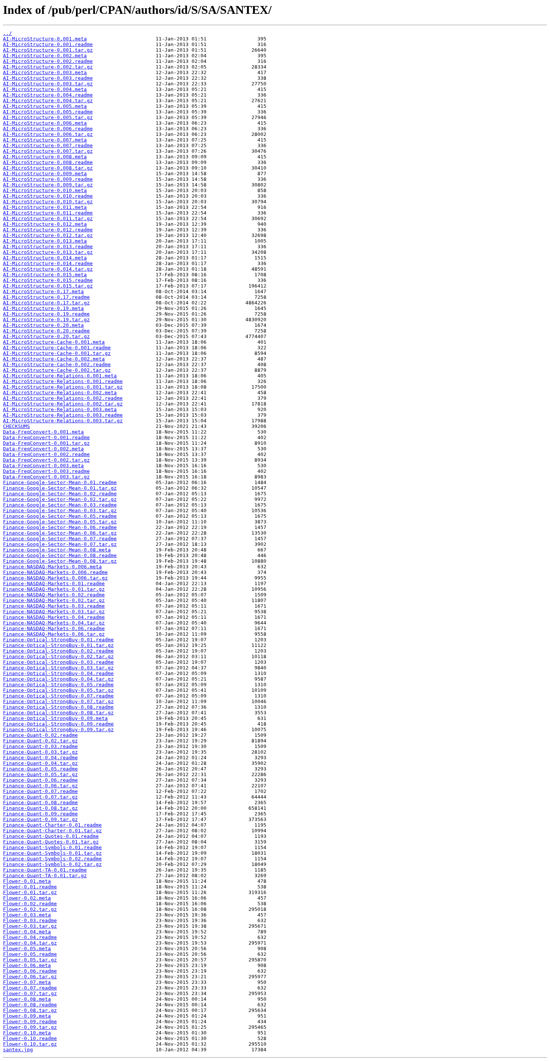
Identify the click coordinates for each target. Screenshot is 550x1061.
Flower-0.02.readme (30, 903)
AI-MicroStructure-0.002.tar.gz (48, 67)
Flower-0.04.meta (27, 931)
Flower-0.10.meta (27, 1033)
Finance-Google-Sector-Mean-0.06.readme (60, 527)
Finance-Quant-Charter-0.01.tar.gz (52, 830)
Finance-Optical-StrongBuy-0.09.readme (58, 724)
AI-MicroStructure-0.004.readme (48, 95)
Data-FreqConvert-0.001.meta (43, 432)
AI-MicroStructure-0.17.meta (43, 291)
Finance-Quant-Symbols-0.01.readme (52, 847)
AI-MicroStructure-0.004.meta (45, 89)
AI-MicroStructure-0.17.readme (46, 297)
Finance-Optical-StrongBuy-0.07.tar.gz (58, 701)
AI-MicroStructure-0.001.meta (45, 39)
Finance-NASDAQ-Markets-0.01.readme (54, 583)
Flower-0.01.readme (30, 887)
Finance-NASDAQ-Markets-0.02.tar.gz (54, 600)
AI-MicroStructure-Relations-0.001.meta (60, 376)
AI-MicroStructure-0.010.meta (45, 190)
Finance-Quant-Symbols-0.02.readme (52, 858)
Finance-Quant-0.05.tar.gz (40, 774)
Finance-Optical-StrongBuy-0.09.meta (55, 718)
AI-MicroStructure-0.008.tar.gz (48, 168)
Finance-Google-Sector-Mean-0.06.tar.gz (60, 533)
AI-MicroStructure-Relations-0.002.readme (63, 398)
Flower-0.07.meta (27, 982)
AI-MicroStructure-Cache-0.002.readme (57, 364)
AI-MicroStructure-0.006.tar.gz (48, 134)
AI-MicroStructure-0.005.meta (45, 106)
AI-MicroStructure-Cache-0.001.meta (54, 342)
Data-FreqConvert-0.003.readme (46, 471)
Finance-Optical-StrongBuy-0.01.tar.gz (58, 645)
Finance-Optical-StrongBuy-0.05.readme (58, 684)
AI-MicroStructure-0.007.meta (45, 140)
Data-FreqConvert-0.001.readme (46, 437)
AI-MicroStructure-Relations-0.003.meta (60, 409)
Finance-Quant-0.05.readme (40, 769)
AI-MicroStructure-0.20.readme (46, 331)
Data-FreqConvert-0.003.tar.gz (46, 477)
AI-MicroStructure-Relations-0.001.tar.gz (63, 387)
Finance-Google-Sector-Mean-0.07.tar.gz (60, 544)
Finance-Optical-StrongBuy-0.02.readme (58, 651)
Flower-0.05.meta (27, 948)
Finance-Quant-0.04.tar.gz (40, 763)
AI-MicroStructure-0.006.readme (48, 128)
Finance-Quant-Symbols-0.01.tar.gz (52, 853)
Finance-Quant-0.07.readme (40, 791)
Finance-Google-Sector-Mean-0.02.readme (60, 493)
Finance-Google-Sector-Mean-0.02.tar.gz (60, 499)
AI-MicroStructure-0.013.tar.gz (48, 252)
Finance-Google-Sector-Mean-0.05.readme (60, 516)
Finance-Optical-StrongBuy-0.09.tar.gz (58, 729)
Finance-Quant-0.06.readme (40, 780)
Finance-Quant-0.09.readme (40, 814)
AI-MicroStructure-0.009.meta (45, 173)
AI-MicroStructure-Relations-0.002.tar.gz (63, 404)
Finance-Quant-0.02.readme (40, 735)
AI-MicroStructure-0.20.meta (43, 325)
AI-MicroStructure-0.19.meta (43, 308)
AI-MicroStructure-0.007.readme (48, 145)
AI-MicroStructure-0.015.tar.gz (48, 286)
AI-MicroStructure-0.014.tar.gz (48, 269)
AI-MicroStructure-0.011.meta (45, 207)
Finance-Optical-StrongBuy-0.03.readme (58, 662)
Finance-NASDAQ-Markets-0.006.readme (55, 572)
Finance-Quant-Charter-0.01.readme (52, 825)
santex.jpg (18, 1049)
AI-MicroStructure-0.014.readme (48, 263)
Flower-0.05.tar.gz (30, 960)
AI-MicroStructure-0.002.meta (45, 55)
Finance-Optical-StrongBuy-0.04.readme (58, 673)
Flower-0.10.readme (30, 1038)
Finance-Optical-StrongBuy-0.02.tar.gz (58, 656)
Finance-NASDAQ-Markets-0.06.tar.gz (54, 634)
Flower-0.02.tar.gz (30, 909)
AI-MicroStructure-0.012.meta (45, 224)
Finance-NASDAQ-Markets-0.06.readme (54, 628)
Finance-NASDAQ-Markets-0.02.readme (54, 595)
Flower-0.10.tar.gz (30, 1044)
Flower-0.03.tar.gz (30, 926)
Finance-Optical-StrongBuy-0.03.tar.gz (58, 668)
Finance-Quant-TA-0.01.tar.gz (45, 875)
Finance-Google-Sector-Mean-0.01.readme (60, 482)
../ (7, 33)
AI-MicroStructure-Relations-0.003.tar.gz (63, 420)
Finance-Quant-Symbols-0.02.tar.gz (52, 864)
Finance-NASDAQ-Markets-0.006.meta (52, 566)
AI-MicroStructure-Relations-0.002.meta (60, 392)
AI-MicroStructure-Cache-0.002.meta (54, 359)
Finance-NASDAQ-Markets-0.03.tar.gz (54, 611)
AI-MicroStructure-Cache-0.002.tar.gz (57, 370)
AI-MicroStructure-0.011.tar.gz (48, 218)
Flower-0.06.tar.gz (30, 976)
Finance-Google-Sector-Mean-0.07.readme (60, 538)
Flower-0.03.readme (30, 920)
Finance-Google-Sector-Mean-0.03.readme (60, 505)
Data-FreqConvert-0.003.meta (43, 465)
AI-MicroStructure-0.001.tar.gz (48, 50)
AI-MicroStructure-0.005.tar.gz (48, 117)
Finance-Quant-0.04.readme (40, 757)
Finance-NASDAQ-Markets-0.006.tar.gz (55, 578)
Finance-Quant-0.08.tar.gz (40, 808)
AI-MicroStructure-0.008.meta (45, 156)
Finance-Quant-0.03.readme (40, 746)
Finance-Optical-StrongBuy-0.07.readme (58, 696)
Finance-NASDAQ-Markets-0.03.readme (54, 606)
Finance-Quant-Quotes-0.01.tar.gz (51, 842)
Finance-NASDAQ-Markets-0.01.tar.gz (54, 589)
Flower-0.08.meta (27, 999)
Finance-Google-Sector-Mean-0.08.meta (57, 550)
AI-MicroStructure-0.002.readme (48, 61)
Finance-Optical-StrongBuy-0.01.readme (58, 639)
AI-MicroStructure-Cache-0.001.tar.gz (57, 353)
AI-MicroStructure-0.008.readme (48, 162)
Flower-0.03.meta (27, 915)
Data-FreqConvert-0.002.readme (46, 454)
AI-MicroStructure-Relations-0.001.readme (63, 381)
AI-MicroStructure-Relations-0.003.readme (63, 415)
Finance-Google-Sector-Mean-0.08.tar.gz (60, 561)
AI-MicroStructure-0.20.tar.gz (46, 336)
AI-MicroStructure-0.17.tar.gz (46, 302)
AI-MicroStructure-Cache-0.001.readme (57, 347)
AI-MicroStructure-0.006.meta (45, 123)
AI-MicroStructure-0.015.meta (45, 274)
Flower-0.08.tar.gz (30, 1010)
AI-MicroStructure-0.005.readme (48, 112)
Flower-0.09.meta (27, 1016)
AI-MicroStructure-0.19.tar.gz (46, 319)
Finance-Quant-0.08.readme (40, 802)
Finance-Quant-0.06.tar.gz (40, 785)
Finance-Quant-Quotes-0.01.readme (51, 836)
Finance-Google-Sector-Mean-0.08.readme (60, 555)
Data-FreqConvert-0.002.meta (43, 449)
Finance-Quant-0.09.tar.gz (40, 819)
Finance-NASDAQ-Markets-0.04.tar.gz (54, 623)
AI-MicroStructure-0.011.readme (48, 213)
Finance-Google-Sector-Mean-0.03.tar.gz (60, 510)
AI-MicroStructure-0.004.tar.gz (48, 100)
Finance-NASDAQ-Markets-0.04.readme (54, 617)
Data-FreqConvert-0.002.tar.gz (46, 460)
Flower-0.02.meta (27, 898)
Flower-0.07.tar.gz (30, 993)
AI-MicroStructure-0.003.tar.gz (48, 83)
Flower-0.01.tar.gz (30, 892)
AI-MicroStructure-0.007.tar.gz (48, 151)
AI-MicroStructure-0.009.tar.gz (48, 185)
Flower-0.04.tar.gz (30, 943)
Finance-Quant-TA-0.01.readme (45, 870)
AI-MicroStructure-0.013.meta (45, 241)
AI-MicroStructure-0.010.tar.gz (48, 201)
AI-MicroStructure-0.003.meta (45, 72)
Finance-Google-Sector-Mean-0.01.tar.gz (60, 488)
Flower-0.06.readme (30, 971)
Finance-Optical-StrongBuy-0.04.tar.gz (58, 679)
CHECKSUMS (16, 426)
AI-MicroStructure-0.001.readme (48, 44)
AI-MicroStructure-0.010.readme (48, 196)
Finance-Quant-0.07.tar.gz (40, 797)
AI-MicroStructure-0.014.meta (45, 258)
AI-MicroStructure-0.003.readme (48, 78)
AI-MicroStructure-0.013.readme (48, 246)
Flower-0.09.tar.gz (30, 1027)
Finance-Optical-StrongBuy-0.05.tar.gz (58, 690)
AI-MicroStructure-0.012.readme (48, 229)
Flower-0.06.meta (27, 965)
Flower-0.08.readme (30, 1004)
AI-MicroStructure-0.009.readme (48, 179)
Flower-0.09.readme (30, 1021)
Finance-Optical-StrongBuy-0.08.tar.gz (58, 712)
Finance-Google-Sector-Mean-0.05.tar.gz (60, 522)
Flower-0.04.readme (30, 937)
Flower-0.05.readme (30, 954)
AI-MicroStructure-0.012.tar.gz (48, 235)
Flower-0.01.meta (27, 881)
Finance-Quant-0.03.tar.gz (40, 752)
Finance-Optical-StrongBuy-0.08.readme (58, 707)
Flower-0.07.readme (30, 988)
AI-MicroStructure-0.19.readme (46, 314)
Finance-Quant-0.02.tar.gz (40, 741)
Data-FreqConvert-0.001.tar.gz (46, 443)
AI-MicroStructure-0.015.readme (48, 280)
